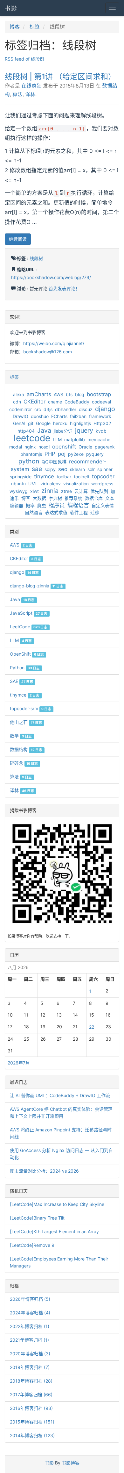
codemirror (20, 409)
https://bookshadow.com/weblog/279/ (51, 277)
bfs (69, 394)
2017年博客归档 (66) (31, 1394)
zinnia (50, 490)
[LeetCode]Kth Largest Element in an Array (54, 1231)
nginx (30, 446)
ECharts (59, 416)
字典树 (55, 498)
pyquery (95, 454)
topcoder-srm (30, 708)
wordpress (102, 483)
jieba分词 (63, 431)
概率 (30, 505)
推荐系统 (73, 498)
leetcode (32, 438)
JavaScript (28, 613)
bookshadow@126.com (47, 351)
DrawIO (20, 416)
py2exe (76, 454)
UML (33, 483)
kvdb (101, 431)
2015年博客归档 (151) (32, 1421)
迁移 (94, 512)
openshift (64, 446)
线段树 (36, 258)
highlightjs (80, 423)
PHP (50, 454)
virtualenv (50, 483)
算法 (17, 94)
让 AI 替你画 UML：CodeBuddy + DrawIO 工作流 (60, 1095)
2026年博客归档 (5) (30, 1299)
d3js (48, 409)
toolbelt (81, 476)
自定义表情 (103, 505)
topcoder (103, 476)
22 (91, 1027)
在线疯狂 (31, 86)
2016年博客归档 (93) (31, 1408)
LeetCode (28, 626)
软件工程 (79, 512)
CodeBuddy (77, 401)
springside (20, 476)
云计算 (81, 491)
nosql (44, 446)
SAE (21, 681)
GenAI (19, 423)
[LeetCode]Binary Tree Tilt (37, 1218)
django (105, 409)
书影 (11, 8)
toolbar (64, 476)
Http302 (102, 423)
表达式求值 (56, 512)
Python (25, 667)
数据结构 (26, 749)
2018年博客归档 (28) (31, 1381)
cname (55, 401)
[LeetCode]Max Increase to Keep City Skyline (57, 1204)
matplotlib (74, 439)
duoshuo (40, 416)
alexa (18, 394)
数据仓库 (94, 498)
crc (37, 409)
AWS (58, 394)
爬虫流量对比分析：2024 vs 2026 (44, 1171)
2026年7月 (19, 1062)
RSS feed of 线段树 (24, 59)
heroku (60, 423)
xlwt (34, 491)
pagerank (105, 446)
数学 (21, 735)
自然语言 (34, 512)
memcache (98, 439)
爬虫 (41, 505)
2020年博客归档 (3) (30, 1353)
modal (15, 446)
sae (37, 469)
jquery (84, 430)
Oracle (85, 446)
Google (43, 423)
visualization (76, 483)
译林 (30, 94)
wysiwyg (19, 491)
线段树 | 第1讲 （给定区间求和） (60, 76)
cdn (17, 401)
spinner (105, 469)
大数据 (39, 498)
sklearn (77, 469)
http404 (26, 431)
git (30, 423)
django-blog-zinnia (36, 585)
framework (100, 416)
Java (44, 430)
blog (79, 394)
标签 (35, 26)
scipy (50, 469)
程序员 (57, 505)
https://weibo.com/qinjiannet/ (53, 343)
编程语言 (78, 505)
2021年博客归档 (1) (29, 1340)
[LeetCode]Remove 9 (32, 1245)
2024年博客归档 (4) (30, 1312)
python (28, 461)
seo (62, 469)
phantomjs (31, 454)
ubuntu (18, 483)
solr (91, 469)
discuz (86, 409)
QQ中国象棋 (54, 461)
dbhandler (65, 409)
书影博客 (70, 1462)
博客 (15, 26)
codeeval (101, 401)
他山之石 (26, 722)
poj (61, 454)
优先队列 (99, 491)
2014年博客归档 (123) (32, 1435)
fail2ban (78, 416)
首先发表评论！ (64, 288)
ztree (66, 491)
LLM (57, 439)
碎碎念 (24, 763)
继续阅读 (18, 239)
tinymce (44, 476)
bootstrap (99, 394)
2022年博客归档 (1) (29, 1326)
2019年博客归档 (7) (30, 1367)
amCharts (39, 394)
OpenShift (27, 654)
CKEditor (34, 401)
